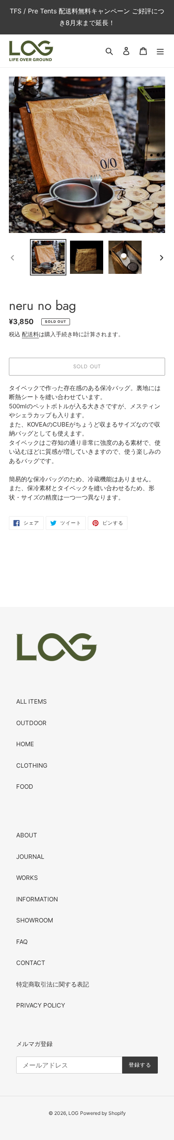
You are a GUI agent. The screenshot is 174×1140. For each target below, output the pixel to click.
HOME (25, 744)
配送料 (30, 334)
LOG (73, 1113)
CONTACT (30, 963)
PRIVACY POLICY (40, 1005)
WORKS (27, 878)
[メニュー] (160, 51)
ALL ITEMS (31, 701)
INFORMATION (37, 899)
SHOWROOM (34, 920)
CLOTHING (31, 765)
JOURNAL (30, 856)
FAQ (22, 942)
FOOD (24, 786)
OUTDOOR (31, 723)
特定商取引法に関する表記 (52, 984)
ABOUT (26, 835)
